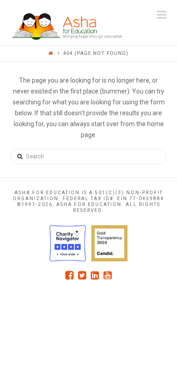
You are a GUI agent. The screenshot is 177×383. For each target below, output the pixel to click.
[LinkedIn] (95, 275)
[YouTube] (107, 275)
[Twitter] (82, 275)
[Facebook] (69, 275)
